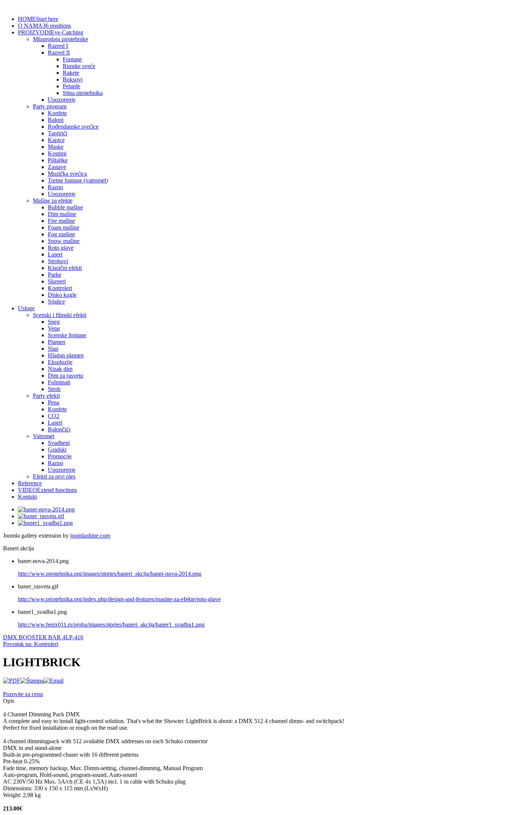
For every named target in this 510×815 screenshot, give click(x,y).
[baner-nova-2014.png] (46, 509)
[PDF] (11, 680)
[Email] (53, 680)
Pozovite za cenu (23, 694)
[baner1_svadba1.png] (45, 523)
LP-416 (74, 637)
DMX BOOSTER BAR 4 (34, 637)
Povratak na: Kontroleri (30, 644)
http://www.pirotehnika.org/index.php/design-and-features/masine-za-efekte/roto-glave (119, 599)
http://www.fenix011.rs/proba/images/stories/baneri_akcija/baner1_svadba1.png (111, 624)
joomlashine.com (90, 535)
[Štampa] (32, 680)
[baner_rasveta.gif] (41, 516)
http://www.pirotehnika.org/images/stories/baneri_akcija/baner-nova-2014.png (109, 573)
